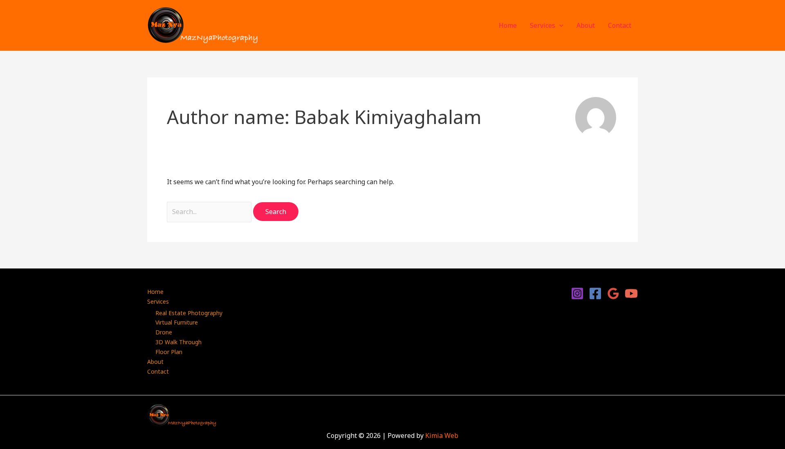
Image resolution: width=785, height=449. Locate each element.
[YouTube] (631, 293)
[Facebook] (595, 293)
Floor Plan (168, 352)
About (585, 25)
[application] (559, 25)
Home (508, 25)
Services (542, 25)
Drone (163, 332)
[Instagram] (577, 293)
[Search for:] (210, 211)
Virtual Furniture (176, 322)
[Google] (613, 293)
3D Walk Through (178, 342)
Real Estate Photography (188, 313)
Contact (619, 25)
